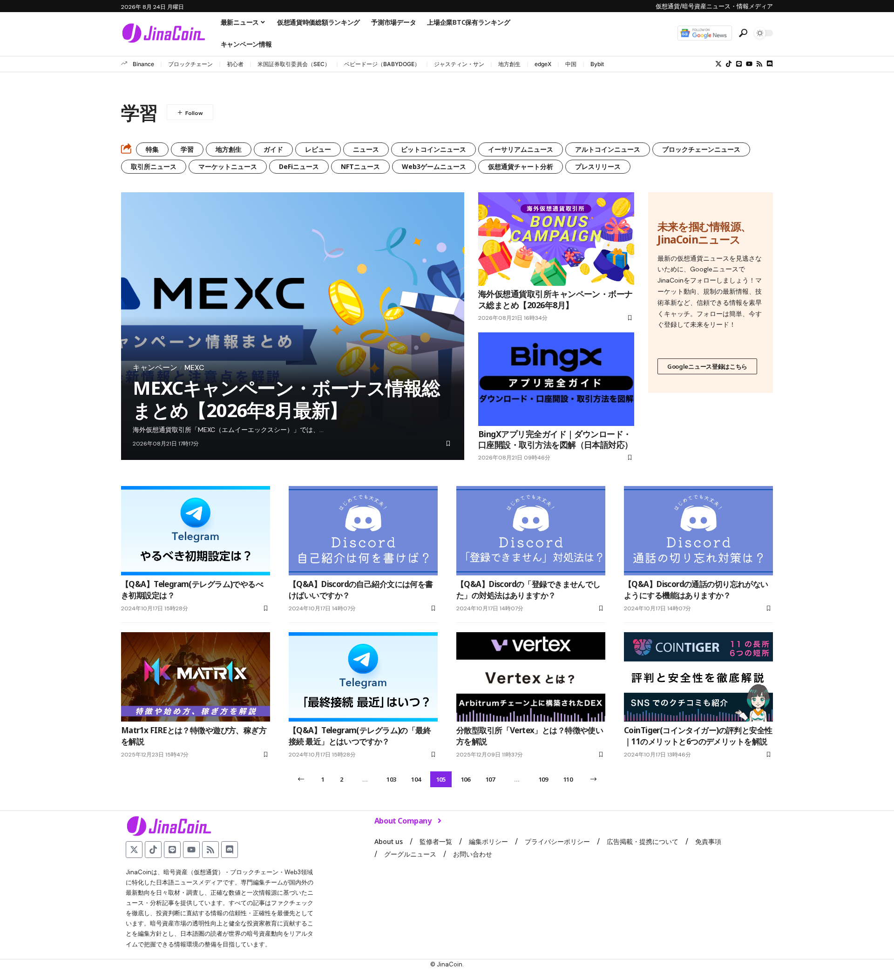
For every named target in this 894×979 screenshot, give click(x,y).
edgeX (543, 64)
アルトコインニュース (607, 149)
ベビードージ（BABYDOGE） (382, 64)
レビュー (318, 149)
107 (490, 779)
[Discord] (769, 64)
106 (465, 779)
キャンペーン (155, 367)
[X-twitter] (718, 64)
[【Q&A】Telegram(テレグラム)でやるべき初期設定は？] (195, 530)
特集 (152, 149)
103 (391, 779)
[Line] (739, 64)
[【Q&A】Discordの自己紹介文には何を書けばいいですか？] (363, 530)
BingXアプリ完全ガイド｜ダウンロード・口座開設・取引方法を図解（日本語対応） (555, 439)
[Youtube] (749, 64)
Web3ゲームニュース (434, 166)
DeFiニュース (299, 166)
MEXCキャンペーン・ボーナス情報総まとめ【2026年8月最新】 (286, 399)
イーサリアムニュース (520, 149)
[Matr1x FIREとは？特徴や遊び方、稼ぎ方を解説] (195, 677)
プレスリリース (598, 166)
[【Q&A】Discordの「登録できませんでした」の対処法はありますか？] (530, 530)
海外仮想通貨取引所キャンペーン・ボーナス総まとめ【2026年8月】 (555, 299)
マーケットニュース (227, 166)
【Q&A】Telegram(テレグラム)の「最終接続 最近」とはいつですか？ (360, 736)
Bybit (597, 64)
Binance (143, 64)
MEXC (194, 367)
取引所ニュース (153, 166)
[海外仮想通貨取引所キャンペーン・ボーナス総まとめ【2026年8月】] (556, 239)
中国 (570, 64)
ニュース (366, 149)
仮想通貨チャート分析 (520, 166)
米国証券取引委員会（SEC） (293, 64)
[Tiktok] (728, 64)
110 (568, 779)
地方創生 (509, 64)
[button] (743, 33)
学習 (187, 149)
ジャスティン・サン (459, 64)
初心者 (235, 64)
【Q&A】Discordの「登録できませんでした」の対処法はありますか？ (528, 590)
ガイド (273, 149)
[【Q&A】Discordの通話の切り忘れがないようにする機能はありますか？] (698, 530)
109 (543, 779)
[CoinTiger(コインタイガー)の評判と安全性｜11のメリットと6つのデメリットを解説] (698, 677)
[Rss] (759, 64)
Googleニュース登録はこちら (707, 366)
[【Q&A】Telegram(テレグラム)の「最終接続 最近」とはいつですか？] (363, 677)
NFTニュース (360, 166)
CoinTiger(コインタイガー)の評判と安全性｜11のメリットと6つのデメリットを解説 (698, 736)
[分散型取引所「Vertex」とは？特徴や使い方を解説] (530, 677)
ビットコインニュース (433, 149)
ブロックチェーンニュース (701, 149)
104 (415, 779)
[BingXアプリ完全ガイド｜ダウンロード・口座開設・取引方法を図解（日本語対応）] (556, 379)
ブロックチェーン (190, 64)
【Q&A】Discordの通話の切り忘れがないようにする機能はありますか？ (696, 590)
